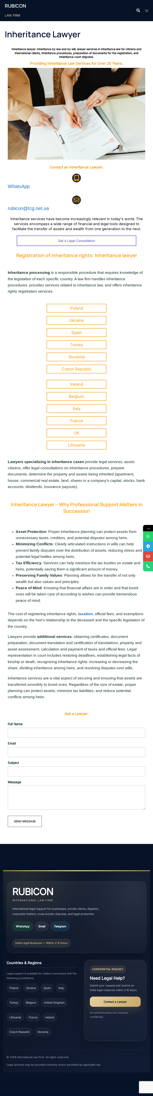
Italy (61, 988)
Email (41, 926)
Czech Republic (19, 1032)
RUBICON (15, 6)
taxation (85, 614)
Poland (13, 988)
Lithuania (15, 1017)
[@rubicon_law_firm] (148, 546)
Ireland (49, 1017)
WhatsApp (19, 186)
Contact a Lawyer (115, 1001)
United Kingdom (54, 1002)
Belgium (31, 1002)
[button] (138, 11)
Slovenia (42, 1032)
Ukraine (31, 988)
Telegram (60, 926)
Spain (47, 988)
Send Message (25, 821)
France (33, 1017)
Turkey (13, 1002)
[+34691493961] (148, 536)
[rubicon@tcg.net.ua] (148, 556)
